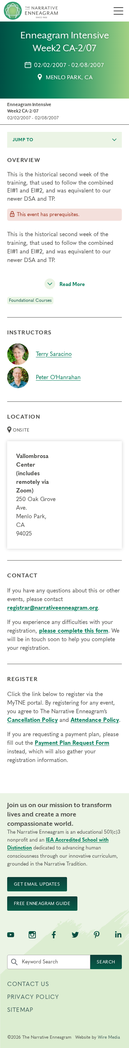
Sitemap (20, 1010)
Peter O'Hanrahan (58, 377)
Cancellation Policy (32, 720)
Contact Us (28, 984)
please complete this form (73, 631)
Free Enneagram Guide (42, 903)
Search (106, 961)
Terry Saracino (54, 354)
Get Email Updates (37, 884)
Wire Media (109, 1037)
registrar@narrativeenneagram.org (52, 608)
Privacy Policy (33, 997)
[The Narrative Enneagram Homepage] (31, 11)
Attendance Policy (95, 720)
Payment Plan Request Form (72, 743)
